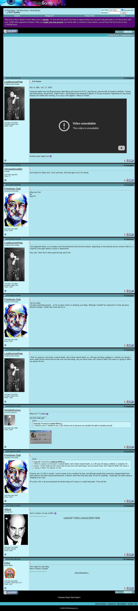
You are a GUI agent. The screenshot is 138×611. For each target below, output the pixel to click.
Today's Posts (90, 16)
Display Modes (126, 35)
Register (17, 16)
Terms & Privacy (100, 604)
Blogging (48, 16)
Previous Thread (64, 597)
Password (104, 13)
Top (135, 604)
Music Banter (11, 10)
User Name (104, 10)
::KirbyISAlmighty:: (81, 573)
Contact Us (112, 604)
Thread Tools (113, 35)
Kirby (7, 563)
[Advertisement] (27, 57)
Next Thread (75, 597)
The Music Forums (23, 10)
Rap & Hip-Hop (35, 10)
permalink (129, 78)
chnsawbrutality (13, 169)
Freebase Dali (12, 188)
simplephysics (12, 410)
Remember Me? (129, 10)
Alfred (7, 509)
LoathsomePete (13, 81)
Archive (130, 604)
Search (122, 16)
